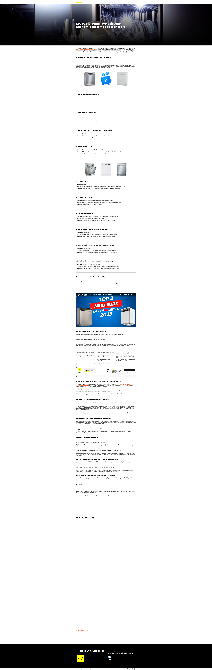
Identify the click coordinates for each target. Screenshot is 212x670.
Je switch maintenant (129, 370)
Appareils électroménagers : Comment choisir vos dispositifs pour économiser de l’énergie (98, 573)
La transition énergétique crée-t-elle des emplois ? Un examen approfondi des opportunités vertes (100, 561)
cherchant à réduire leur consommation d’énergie (86, 49)
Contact (127, 2)
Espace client (133, 2)
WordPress (94, 669)
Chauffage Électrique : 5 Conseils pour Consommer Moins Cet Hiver (93, 621)
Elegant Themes (83, 669)
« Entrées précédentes (82, 630)
